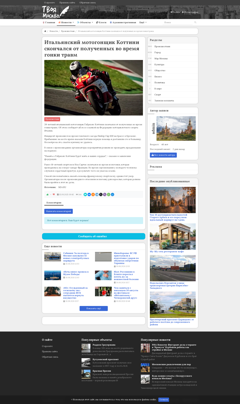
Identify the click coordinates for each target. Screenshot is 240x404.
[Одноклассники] (93, 194)
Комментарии (54, 202)
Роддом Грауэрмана (104, 344)
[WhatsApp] (108, 194)
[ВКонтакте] (89, 194)
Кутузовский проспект (106, 359)
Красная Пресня (102, 371)
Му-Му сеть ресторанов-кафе (167, 251)
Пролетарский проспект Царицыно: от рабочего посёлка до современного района (172, 322)
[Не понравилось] (54, 194)
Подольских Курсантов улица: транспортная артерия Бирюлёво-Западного (169, 285)
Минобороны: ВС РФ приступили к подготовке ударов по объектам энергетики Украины (126, 258)
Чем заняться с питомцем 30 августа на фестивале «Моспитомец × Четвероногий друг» (126, 293)
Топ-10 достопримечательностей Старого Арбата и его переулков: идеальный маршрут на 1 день (168, 217)
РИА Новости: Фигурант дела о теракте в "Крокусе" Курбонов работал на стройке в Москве (174, 347)
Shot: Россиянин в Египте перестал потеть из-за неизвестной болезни (126, 276)
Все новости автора (164, 155)
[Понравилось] (47, 194)
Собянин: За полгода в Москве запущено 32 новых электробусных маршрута (76, 257)
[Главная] (45, 31)
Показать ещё (93, 308)
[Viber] (104, 194)
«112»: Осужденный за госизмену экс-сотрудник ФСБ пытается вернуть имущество (75, 293)
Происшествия (52, 119)
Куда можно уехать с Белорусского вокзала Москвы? (172, 377)
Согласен (164, 399)
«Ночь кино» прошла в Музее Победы (76, 273)
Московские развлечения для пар (171, 364)
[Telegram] (97, 194)
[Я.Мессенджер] (85, 194)
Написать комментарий (58, 211)
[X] (100, 194)
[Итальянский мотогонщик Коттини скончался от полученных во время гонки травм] (93, 88)
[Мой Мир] (112, 194)
